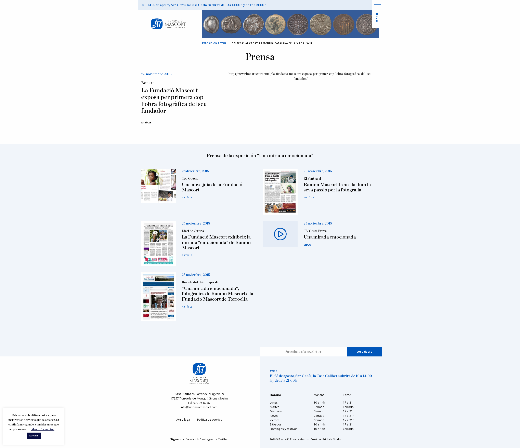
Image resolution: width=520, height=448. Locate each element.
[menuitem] (183, 419)
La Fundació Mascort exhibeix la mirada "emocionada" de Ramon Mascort (216, 242)
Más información (42, 429)
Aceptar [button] (33, 435)
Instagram (208, 439)
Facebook (192, 439)
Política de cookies (209, 419)
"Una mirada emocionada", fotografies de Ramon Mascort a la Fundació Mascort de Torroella (217, 294)
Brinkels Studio (332, 439)
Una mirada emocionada (330, 237)
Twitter (223, 439)
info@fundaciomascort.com (199, 407)
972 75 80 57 (201, 403)
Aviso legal (183, 419)
